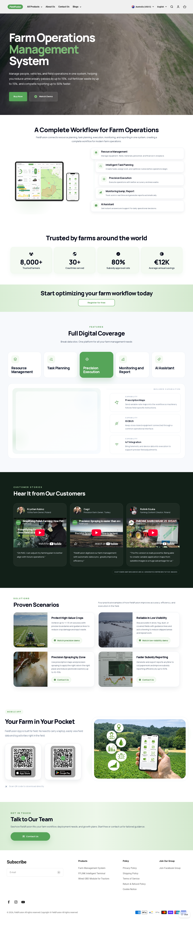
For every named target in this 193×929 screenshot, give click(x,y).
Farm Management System (91, 868)
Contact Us (63, 6)
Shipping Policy (130, 873)
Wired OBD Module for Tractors (93, 878)
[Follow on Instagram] (16, 902)
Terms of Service (131, 878)
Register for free (96, 302)
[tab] (24, 365)
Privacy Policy (130, 868)
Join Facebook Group (170, 868)
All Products (33, 6)
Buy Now (18, 96)
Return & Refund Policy (134, 884)
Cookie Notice (129, 889)
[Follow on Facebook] (9, 902)
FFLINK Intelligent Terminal (91, 873)
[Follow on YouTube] (23, 902)
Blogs (75, 6)
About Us (50, 6)
